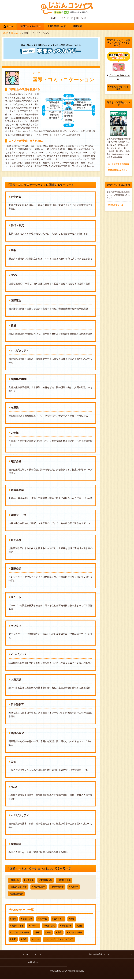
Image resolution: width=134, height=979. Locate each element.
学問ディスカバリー (30, 26)
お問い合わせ (80, 18)
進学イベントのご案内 (118, 184)
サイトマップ (67, 18)
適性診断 (77, 26)
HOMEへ (53, 18)
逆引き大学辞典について (118, 104)
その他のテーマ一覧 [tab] (21, 909)
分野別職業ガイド (57, 26)
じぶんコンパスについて (33, 954)
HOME (5, 33)
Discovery (16, 33)
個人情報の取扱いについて (100, 954)
